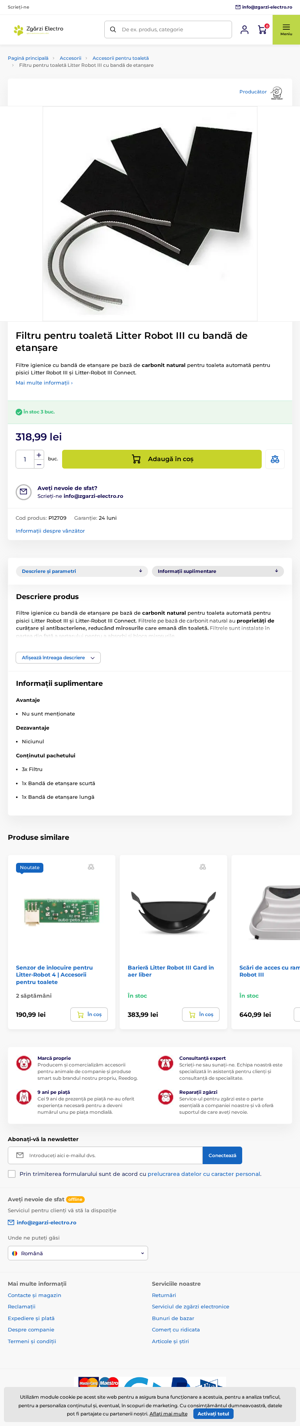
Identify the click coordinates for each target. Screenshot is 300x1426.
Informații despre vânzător (50, 531)
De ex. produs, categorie (152, 29)
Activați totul (213, 1414)
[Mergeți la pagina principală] (39, 29)
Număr (25, 459)
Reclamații (22, 1306)
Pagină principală (28, 58)
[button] (286, 30)
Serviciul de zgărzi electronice (190, 1306)
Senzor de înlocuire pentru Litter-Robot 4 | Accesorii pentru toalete (54, 974)
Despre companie (31, 1329)
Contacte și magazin (34, 1295)
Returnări (164, 1295)
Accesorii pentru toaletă (121, 58)
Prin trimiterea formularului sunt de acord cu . (140, 1173)
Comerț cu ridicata (176, 1329)
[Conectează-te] (244, 29)
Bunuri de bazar (173, 1318)
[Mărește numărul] (39, 455)
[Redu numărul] (39, 464)
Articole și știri (170, 1341)
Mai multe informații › (44, 382)
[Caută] (113, 29)
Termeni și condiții (32, 1341)
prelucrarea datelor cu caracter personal (204, 1173)
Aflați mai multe (169, 1414)
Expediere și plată (31, 1318)
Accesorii (70, 58)
